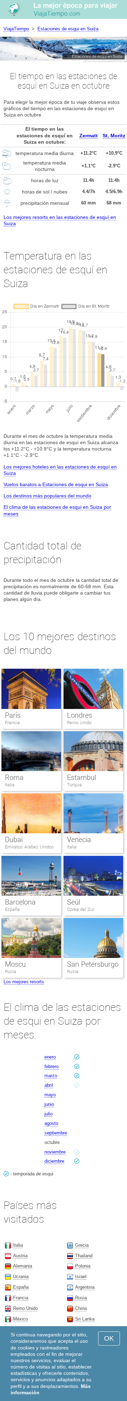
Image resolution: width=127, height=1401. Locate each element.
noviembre (55, 1152)
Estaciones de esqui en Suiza (67, 28)
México (20, 1319)
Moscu (15, 964)
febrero (51, 1066)
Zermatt (88, 135)
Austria (20, 1255)
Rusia (10, 971)
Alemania (22, 1266)
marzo (50, 1075)
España (12, 909)
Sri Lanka (85, 1319)
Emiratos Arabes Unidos (29, 846)
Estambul (81, 777)
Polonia (82, 1266)
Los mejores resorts (24, 981)
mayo (50, 1094)
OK (109, 1338)
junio (49, 1104)
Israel (80, 1276)
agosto (51, 1123)
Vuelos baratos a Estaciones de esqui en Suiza (56, 484)
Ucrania (21, 1276)
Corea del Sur (80, 909)
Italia (9, 784)
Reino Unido (79, 722)
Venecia (79, 839)
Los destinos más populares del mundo (47, 496)
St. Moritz (114, 135)
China (81, 1308)
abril (48, 1085)
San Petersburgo (93, 964)
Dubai (14, 839)
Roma (14, 777)
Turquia (74, 784)
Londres (79, 715)
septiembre (55, 1132)
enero (50, 1057)
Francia (12, 722)
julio (48, 1113)
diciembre (54, 1161)
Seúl (73, 902)
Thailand (83, 1255)
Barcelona (20, 902)
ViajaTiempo (16, 28)
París (12, 715)
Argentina (85, 1287)
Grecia (82, 1245)
